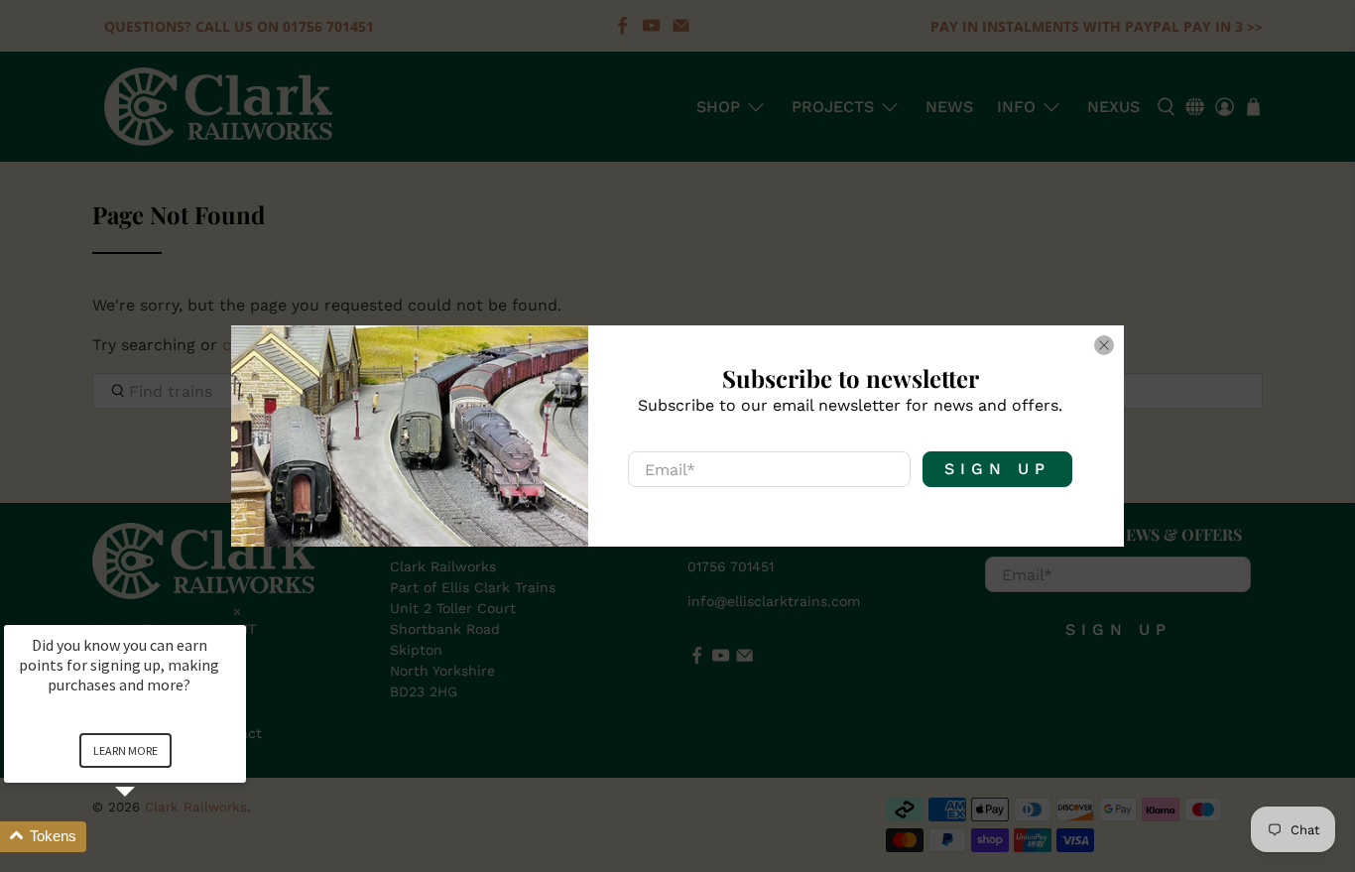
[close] (1104, 345)
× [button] (237, 611)
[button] (149, 836)
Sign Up (997, 468)
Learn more (125, 750)
